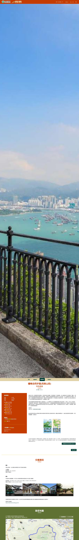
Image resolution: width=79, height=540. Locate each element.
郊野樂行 (17, 2)
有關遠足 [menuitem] (49, 379)
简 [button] (73, 2)
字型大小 (66, 2)
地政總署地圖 (63, 516)
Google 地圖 (70, 516)
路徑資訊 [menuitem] (42, 379)
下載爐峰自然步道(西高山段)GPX (68, 443)
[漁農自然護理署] (6, 1)
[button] (2, 189)
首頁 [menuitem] (29, 379)
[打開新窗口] (37, 389)
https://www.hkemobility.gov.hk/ (12, 502)
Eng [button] (70, 2)
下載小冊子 (74, 450)
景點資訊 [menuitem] (35, 379)
